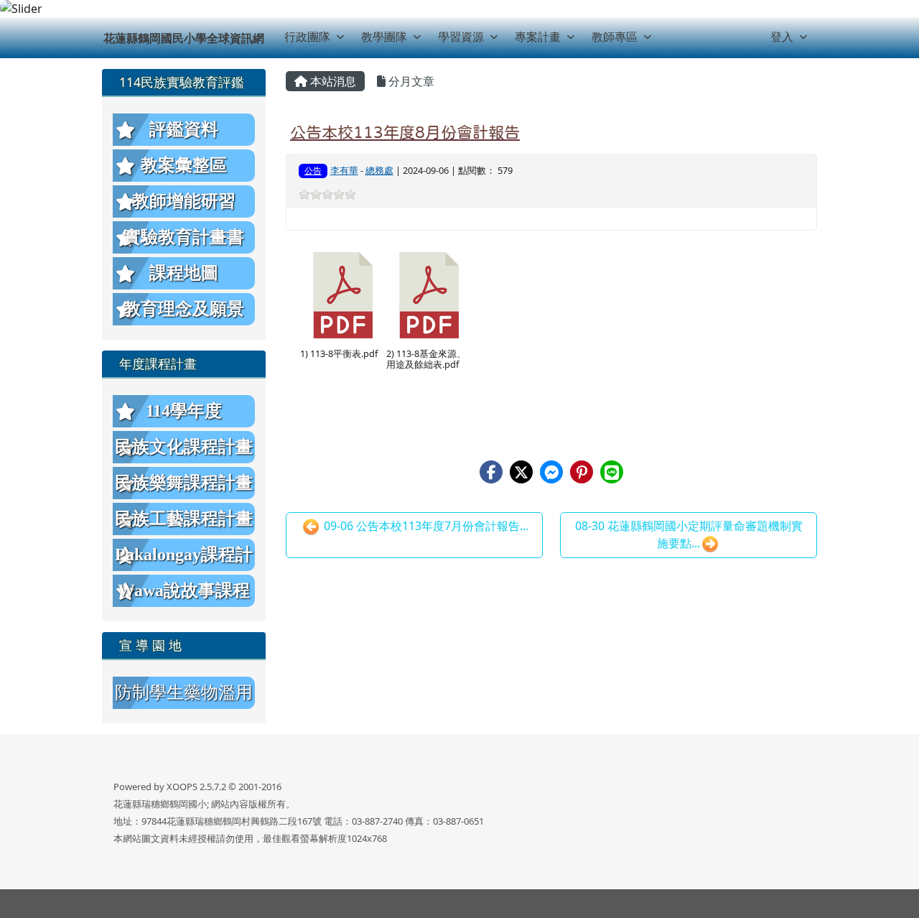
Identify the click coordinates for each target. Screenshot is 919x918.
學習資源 (461, 37)
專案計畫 (538, 37)
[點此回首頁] (459, 8)
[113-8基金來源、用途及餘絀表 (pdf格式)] (429, 295)
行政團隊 (307, 37)
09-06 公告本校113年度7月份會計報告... (424, 526)
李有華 (344, 170)
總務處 (379, 170)
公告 (313, 170)
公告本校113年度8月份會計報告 (405, 132)
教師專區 (615, 37)
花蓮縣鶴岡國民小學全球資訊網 (183, 38)
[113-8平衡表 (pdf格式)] (343, 295)
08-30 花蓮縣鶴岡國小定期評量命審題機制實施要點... (689, 534)
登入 (781, 37)
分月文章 (410, 81)
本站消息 (331, 81)
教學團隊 (384, 37)
